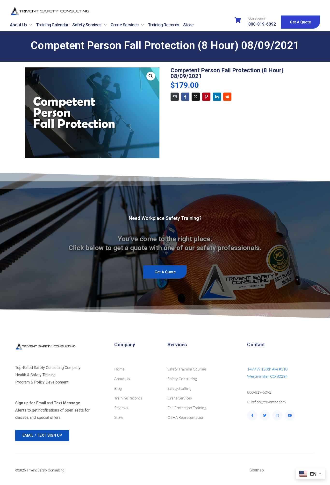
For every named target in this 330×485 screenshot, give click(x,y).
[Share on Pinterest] (206, 97)
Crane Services (125, 24)
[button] (150, 76)
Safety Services (86, 24)
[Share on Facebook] (185, 97)
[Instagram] (277, 415)
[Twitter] (265, 415)
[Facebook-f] (252, 415)
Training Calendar (52, 24)
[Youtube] (290, 415)
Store (188, 24)
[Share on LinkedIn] (217, 97)
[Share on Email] (175, 97)
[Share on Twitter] (196, 97)
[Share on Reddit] (227, 97)
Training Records (163, 24)
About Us (18, 24)
